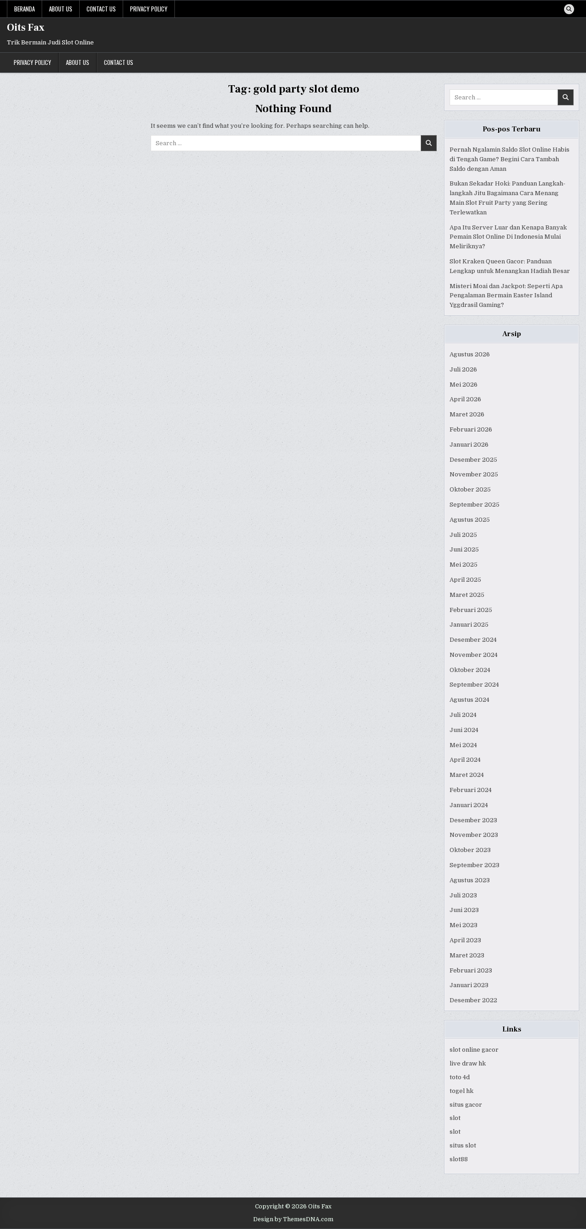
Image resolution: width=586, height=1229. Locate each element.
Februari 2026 (471, 429)
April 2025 (465, 579)
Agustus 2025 (470, 519)
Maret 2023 (467, 955)
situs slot (463, 1145)
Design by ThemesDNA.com (293, 1219)
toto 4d (460, 1077)
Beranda (24, 8)
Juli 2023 (463, 895)
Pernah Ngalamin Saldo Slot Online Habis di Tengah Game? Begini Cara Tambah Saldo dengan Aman (510, 159)
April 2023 (465, 940)
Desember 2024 (473, 639)
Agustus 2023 (470, 880)
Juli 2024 (463, 714)
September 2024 (474, 684)
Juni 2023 (464, 910)
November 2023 (474, 834)
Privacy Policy (149, 8)
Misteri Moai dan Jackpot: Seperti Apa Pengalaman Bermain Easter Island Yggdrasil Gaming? (506, 296)
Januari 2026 (469, 444)
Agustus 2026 (470, 354)
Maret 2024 (467, 774)
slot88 (459, 1159)
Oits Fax (25, 27)
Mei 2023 (463, 925)
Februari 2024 (471, 790)
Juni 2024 (464, 729)
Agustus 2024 (469, 699)
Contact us (101, 8)
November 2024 (474, 654)
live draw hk (468, 1063)
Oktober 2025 (470, 489)
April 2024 (465, 759)
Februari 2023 (471, 970)
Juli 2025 (463, 534)
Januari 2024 (469, 805)
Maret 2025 (467, 594)
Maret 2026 (467, 414)
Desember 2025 (473, 459)
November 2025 (474, 474)
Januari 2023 (469, 985)
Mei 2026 (463, 384)
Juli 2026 (463, 369)
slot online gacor (474, 1049)
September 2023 (474, 865)
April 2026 (465, 399)
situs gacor (466, 1104)
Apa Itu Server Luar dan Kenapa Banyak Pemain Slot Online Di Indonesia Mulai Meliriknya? (508, 237)
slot (455, 1117)
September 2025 (474, 504)
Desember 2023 (473, 820)
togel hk (461, 1090)
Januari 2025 (469, 624)
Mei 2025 (463, 564)
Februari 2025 (471, 609)
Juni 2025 (464, 549)
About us (60, 8)
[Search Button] (569, 9)
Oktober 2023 (470, 850)
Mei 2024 (463, 745)
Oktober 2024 (470, 669)
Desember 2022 (473, 1000)
